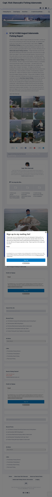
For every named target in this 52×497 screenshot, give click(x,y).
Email (8, 246)
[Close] (46, 232)
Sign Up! (26, 260)
